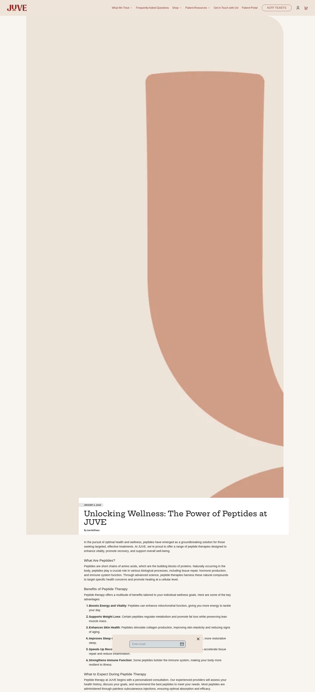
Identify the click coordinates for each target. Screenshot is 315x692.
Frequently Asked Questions (152, 7)
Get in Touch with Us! (226, 7)
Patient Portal (250, 7)
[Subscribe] (182, 346)
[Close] (198, 341)
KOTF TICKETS (276, 7)
